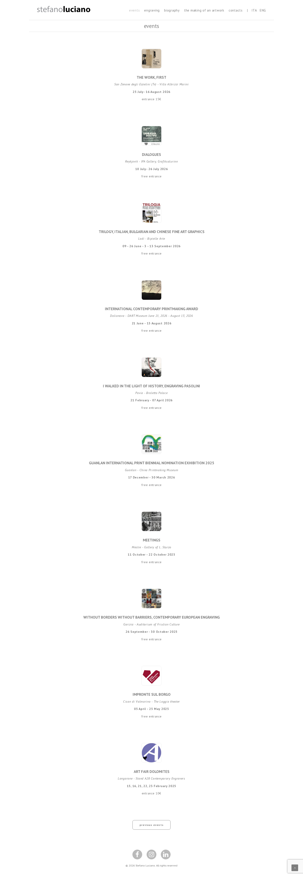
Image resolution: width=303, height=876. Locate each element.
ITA (254, 10)
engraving (152, 10)
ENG (263, 10)
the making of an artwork (204, 10)
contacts (236, 10)
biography (172, 10)
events (134, 10)
